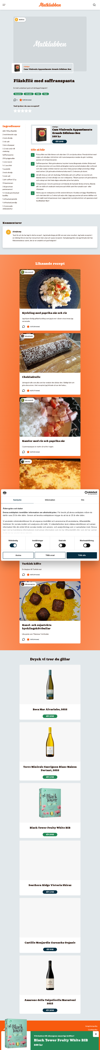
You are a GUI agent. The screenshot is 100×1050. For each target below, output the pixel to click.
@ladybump (17, 232)
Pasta (45, 94)
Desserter (18, 94)
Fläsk (38, 94)
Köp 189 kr (50, 1010)
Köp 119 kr (50, 777)
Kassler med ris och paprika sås (43, 441)
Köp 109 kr (50, 716)
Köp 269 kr (59, 142)
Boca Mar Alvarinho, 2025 (50, 709)
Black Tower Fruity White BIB (50, 827)
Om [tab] (82, 500)
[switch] (37, 545)
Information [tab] (50, 500)
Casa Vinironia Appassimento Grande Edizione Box (47, 69)
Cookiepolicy (92, 1030)
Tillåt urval (50, 555)
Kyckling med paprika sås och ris (44, 312)
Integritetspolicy (91, 1026)
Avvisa (18, 555)
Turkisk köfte (31, 563)
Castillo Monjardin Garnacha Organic (50, 942)
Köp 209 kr (50, 835)
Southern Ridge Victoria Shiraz (50, 885)
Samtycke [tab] (17, 500)
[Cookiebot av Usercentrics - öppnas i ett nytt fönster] (86, 493)
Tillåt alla (82, 555)
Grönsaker (28, 94)
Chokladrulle (31, 377)
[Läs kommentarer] (15, 99)
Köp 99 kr (50, 949)
